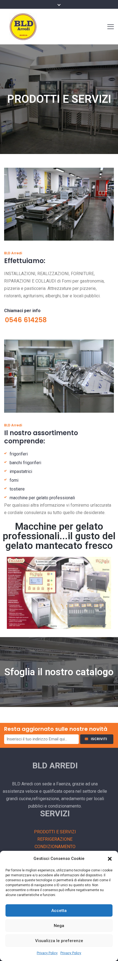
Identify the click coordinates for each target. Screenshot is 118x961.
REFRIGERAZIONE (54, 839)
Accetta (59, 910)
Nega (59, 925)
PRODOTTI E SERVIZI (55, 831)
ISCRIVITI (100, 739)
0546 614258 (26, 319)
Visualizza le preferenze (59, 940)
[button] (110, 859)
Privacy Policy (47, 953)
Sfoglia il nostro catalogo (59, 672)
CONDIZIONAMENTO (55, 846)
